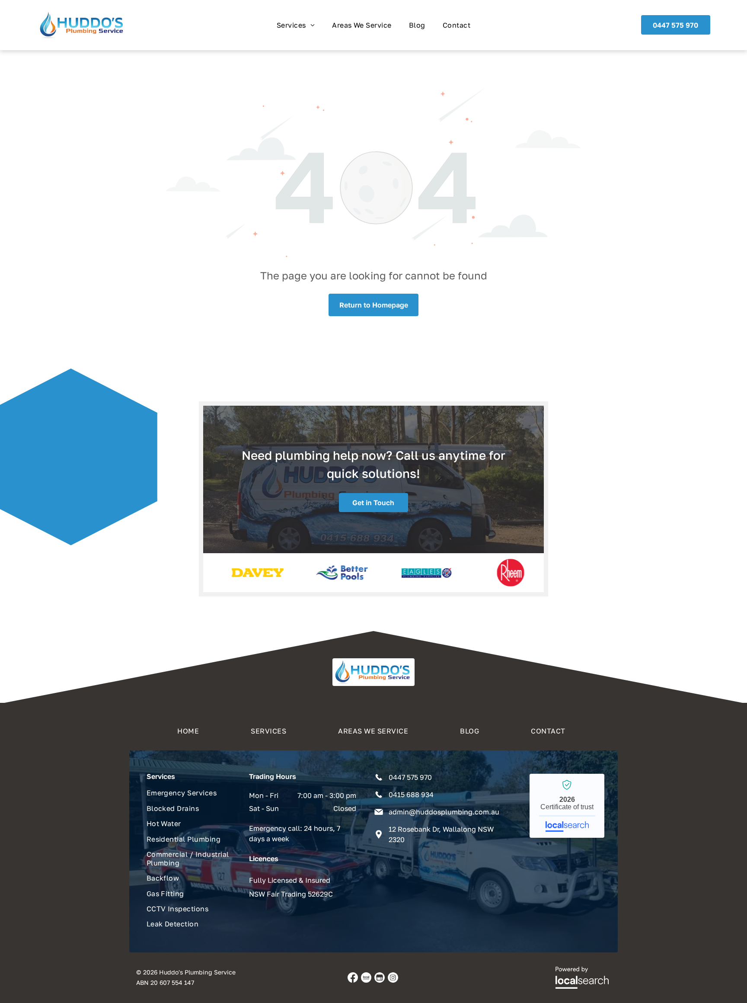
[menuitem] (295, 25)
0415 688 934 (411, 794)
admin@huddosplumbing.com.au (444, 812)
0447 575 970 (410, 777)
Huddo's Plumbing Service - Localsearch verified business (567, 806)
